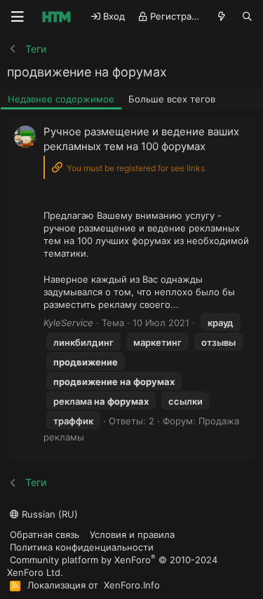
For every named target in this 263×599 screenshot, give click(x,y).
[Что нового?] (222, 16)
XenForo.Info (132, 585)
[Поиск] (247, 16)
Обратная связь (44, 534)
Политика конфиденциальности (82, 547)
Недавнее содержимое (61, 99)
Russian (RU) (48, 514)
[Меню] (17, 17)
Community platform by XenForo (112, 565)
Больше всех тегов (171, 99)
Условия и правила (132, 534)
